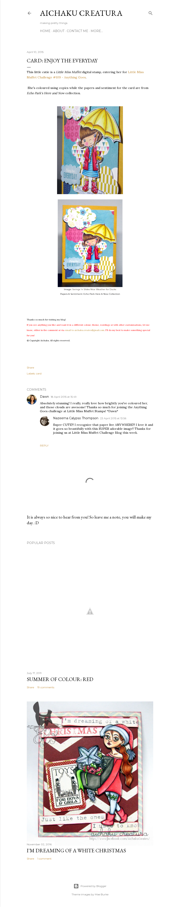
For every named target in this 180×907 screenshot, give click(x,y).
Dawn (44, 397)
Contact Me (77, 31)
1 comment (44, 858)
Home (45, 31)
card (38, 373)
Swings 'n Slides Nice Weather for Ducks (94, 289)
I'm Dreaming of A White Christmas (76, 850)
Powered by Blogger (93, 886)
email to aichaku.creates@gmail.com (84, 330)
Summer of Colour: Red (60, 679)
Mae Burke (101, 894)
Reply (44, 445)
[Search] (150, 12)
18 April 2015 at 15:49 (64, 396)
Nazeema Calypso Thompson (75, 418)
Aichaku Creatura (81, 13)
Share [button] (30, 367)
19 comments (45, 687)
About (58, 31)
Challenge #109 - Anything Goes (62, 77)
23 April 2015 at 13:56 (113, 418)
